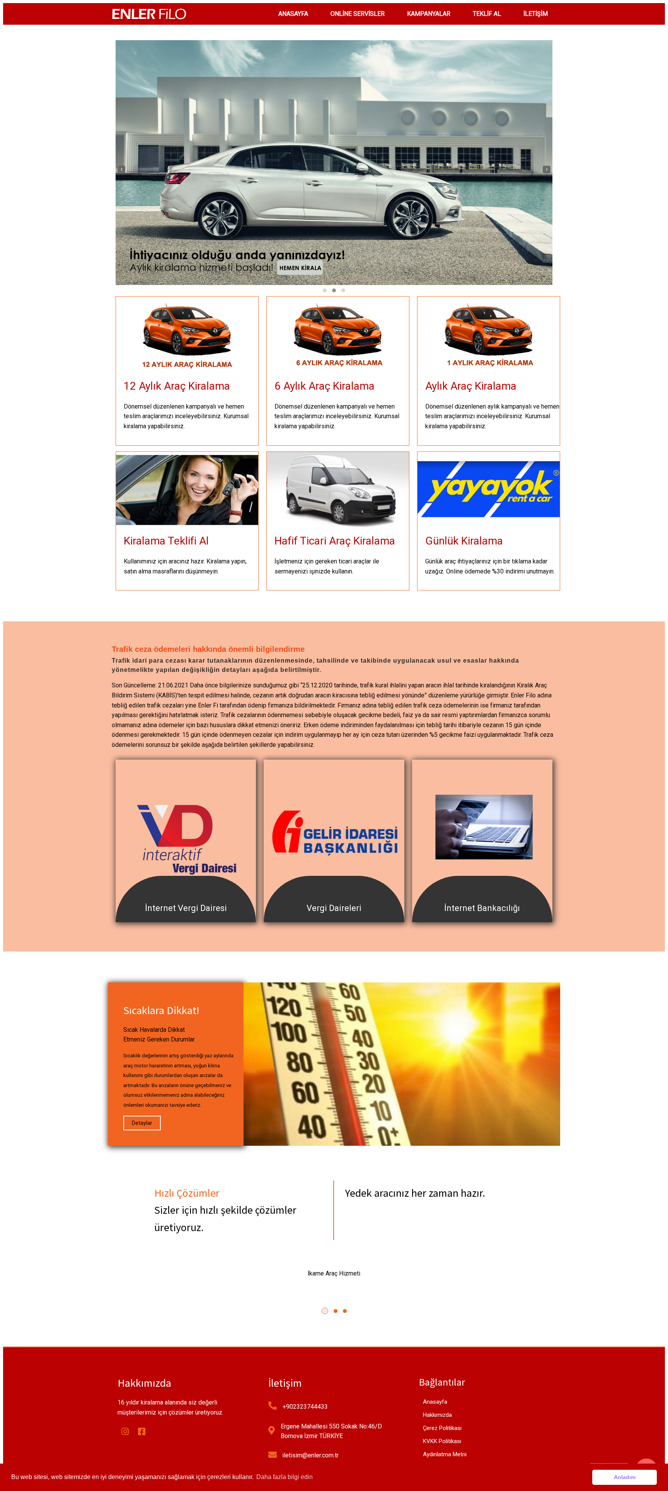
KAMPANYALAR (428, 13)
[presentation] (121, 169)
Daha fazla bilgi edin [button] (284, 1477)
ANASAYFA (293, 13)
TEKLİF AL (487, 13)
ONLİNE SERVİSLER (358, 13)
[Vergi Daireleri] (334, 917)
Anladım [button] (625, 1477)
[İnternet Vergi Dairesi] (186, 917)
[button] (324, 290)
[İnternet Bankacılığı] (482, 917)
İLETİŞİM (535, 13)
